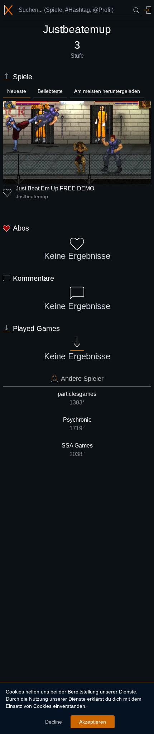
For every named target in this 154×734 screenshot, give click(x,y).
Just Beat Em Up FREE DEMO (55, 188)
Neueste (16, 91)
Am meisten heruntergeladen (107, 91)
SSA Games (77, 449)
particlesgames (77, 398)
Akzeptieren (92, 722)
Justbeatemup (32, 196)
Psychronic (77, 424)
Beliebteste (50, 91)
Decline (53, 722)
